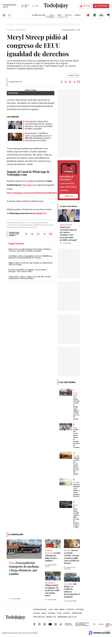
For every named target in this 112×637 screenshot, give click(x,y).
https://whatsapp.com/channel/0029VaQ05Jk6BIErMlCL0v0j (34, 192)
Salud (43, 613)
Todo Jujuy (11, 30)
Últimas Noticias (38, 15)
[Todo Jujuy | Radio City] (94, 16)
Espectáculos (21, 30)
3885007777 (41, 213)
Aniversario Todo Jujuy (67, 617)
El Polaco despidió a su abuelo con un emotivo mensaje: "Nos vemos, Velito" (27, 271)
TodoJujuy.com (29, 185)
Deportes (70, 609)
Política (68, 15)
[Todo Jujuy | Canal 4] (88, 16)
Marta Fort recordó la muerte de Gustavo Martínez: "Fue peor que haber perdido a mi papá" (29, 250)
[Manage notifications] (107, 625)
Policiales (50, 17)
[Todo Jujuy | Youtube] (50, 624)
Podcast (66, 613)
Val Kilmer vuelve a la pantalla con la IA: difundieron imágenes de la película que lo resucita (30, 257)
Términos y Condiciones (68, 624)
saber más (68, 196)
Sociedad (51, 613)
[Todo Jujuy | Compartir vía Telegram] (74, 82)
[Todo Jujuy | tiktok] (61, 624)
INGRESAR (86, 6)
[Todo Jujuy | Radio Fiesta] (109, 16)
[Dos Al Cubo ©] (99, 634)
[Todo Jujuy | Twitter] (44, 624)
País (59, 15)
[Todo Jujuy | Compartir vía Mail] (78, 82)
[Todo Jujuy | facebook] (34, 624)
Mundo (78, 15)
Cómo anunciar (109, 624)
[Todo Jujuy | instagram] (39, 624)
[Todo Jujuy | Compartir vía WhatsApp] (70, 82)
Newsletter (63, 17)
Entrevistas (77, 613)
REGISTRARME (102, 6)
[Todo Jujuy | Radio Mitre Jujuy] (101, 16)
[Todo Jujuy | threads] (55, 624)
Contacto (101, 624)
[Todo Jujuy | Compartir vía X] (65, 82)
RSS (94, 624)
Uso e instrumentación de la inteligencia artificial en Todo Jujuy (82, 624)
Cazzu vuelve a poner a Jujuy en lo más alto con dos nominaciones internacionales (29, 277)
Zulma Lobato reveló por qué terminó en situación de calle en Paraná (30, 264)
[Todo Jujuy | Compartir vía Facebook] (61, 82)
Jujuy (51, 15)
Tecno (59, 613)
